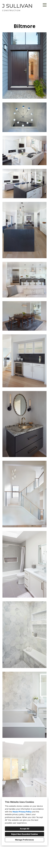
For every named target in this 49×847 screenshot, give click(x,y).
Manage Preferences (24, 840)
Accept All (24, 829)
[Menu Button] (44, 5)
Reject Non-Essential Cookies (24, 834)
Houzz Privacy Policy (22, 812)
